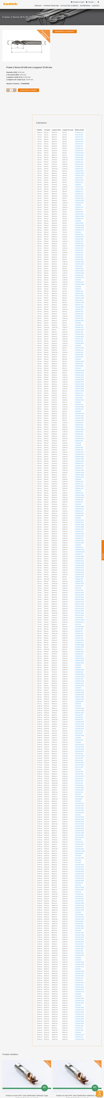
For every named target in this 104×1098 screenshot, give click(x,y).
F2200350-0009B (79, 307)
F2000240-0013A (79, 180)
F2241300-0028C (79, 835)
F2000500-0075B (79, 472)
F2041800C (78, 969)
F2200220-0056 (79, 159)
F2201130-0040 (79, 760)
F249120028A (78, 799)
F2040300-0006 (79, 275)
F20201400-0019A (80, 851)
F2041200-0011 (79, 778)
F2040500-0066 (79, 434)
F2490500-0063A (79, 454)
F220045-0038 (79, 397)
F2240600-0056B (79, 527)
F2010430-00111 (79, 395)
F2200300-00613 (79, 282)
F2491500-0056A (79, 871)
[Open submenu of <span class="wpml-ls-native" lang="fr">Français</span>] (94, 2)
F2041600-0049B (79, 910)
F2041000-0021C (79, 744)
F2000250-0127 (79, 191)
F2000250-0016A (79, 216)
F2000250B (78, 205)
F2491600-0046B (79, 903)
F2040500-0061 (79, 440)
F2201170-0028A (79, 765)
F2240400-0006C (79, 388)
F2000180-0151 (79, 148)
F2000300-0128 (79, 255)
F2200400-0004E (79, 336)
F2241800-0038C (79, 962)
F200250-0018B (79, 214)
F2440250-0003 (79, 202)
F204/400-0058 (79, 853)
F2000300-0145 (79, 241)
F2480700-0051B (79, 583)
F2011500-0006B (79, 869)
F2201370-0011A (79, 837)
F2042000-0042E (79, 1003)
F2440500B (78, 443)
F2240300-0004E (79, 264)
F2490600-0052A (79, 513)
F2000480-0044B (79, 413)
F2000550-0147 (79, 483)
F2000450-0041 (79, 404)
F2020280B (78, 221)
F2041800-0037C (79, 973)
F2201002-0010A (79, 746)
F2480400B (78, 368)
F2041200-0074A (79, 805)
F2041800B (78, 957)
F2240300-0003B (79, 273)
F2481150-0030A (79, 762)
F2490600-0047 (79, 538)
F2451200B (78, 794)
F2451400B (78, 860)
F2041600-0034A (79, 919)
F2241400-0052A (79, 858)
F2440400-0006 (79, 352)
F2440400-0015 (79, 338)
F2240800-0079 (79, 642)
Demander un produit (64, 31)
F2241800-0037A (79, 955)
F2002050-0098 (79, 1025)
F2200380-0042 (79, 316)
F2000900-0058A (79, 692)
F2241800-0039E (79, 964)
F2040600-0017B (79, 549)
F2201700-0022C (79, 939)
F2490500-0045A (79, 438)
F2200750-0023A (79, 622)
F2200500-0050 (79, 427)
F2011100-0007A (79, 751)
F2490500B (78, 445)
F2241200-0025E (79, 812)
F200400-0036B (79, 366)
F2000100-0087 (79, 134)
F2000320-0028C (79, 302)
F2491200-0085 (79, 785)
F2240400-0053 (79, 357)
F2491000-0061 (79, 740)
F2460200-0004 (79, 164)
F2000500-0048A (79, 474)
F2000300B (78, 232)
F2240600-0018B (79, 524)
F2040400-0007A (79, 329)
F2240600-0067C (79, 558)
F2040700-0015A (79, 608)
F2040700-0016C (79, 597)
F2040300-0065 (79, 239)
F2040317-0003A (79, 295)
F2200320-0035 (79, 313)
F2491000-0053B (79, 710)
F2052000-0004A (79, 987)
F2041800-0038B (79, 971)
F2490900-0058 (79, 678)
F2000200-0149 (79, 162)
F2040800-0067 (79, 633)
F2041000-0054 (79, 717)
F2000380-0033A (79, 320)
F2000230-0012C (79, 175)
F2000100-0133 (79, 132)
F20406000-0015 (79, 508)
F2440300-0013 (79, 250)
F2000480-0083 (79, 409)
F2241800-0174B (79, 966)
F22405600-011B (79, 520)
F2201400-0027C (79, 844)
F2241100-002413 (79, 756)
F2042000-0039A (79, 1021)
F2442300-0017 (79, 1028)
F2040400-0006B (79, 370)
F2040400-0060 (79, 354)
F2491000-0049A (79, 708)
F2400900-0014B (79, 681)
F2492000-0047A (79, 991)
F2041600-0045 (79, 914)
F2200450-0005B (79, 400)
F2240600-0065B (79, 556)
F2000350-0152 (79, 309)
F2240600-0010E (79, 563)
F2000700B (78, 588)
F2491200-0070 (79, 780)
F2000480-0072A (79, 420)
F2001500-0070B (79, 876)
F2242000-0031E (79, 1014)
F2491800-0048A (79, 946)
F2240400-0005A (79, 379)
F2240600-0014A (79, 567)
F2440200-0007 (79, 168)
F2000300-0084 (79, 257)
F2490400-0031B (79, 361)
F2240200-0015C (79, 153)
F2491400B (78, 855)
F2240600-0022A (79, 536)
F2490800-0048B (79, 644)
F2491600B (78, 912)
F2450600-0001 (79, 502)
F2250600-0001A (79, 540)
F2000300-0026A (79, 270)
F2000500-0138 (79, 463)
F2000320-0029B (79, 298)
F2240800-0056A (79, 647)
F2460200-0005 (79, 157)
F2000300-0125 (79, 234)
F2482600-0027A (79, 1034)
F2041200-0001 (79, 783)
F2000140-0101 (79, 141)
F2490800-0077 (79, 631)
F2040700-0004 (79, 585)
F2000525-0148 (79, 481)
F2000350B (78, 184)
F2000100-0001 (79, 139)
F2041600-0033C (79, 928)
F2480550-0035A (79, 486)
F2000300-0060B (79, 284)
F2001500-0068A (79, 880)
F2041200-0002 (79, 774)
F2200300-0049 (79, 252)
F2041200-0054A (79, 787)
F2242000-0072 (79, 984)
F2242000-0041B (79, 1007)
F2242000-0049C (79, 1016)
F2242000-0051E (79, 1012)
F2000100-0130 (79, 137)
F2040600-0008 (79, 522)
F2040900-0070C (79, 683)
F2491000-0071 (79, 719)
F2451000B (78, 742)
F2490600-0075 (79, 547)
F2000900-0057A (79, 690)
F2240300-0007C (79, 277)
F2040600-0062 (79, 499)
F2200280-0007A (79, 230)
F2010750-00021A (80, 619)
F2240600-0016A (79, 529)
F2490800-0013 (79, 638)
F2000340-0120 (79, 304)
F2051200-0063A (79, 819)
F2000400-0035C (79, 372)
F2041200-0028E (79, 941)
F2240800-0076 (79, 635)
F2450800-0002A (79, 658)
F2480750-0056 (79, 617)
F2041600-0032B (79, 935)
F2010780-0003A (79, 626)
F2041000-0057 (79, 715)
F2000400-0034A (79, 347)
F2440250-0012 (79, 187)
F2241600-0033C (79, 898)
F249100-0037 (79, 733)
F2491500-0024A (79, 873)
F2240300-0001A (79, 261)
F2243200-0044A (79, 1039)
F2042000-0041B (79, 1000)
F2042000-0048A (79, 982)
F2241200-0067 (79, 771)
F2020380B (78, 323)
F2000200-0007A (79, 171)
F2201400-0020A (79, 848)
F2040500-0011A (79, 461)
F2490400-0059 (79, 341)
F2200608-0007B (79, 572)
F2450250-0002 (79, 211)
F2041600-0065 (79, 923)
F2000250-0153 (79, 193)
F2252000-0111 (79, 980)
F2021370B (78, 839)
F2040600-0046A (79, 497)
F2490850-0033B (79, 669)
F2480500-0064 (79, 449)
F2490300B (78, 289)
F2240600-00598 (79, 533)
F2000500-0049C (79, 477)
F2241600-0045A (79, 926)
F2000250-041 (79, 209)
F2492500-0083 (79, 1030)
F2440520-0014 (79, 196)
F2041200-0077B (79, 817)
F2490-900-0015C (79, 676)
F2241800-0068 (79, 948)
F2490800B (78, 667)
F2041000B (78, 706)
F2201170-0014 (79, 767)
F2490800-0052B (79, 660)
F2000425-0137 (79, 393)
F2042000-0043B (79, 998)
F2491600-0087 (79, 896)
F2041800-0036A (79, 975)
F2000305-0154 (79, 291)
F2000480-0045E (79, 418)
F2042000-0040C (79, 1018)
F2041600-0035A (79, 905)
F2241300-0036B (79, 833)
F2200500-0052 (79, 431)
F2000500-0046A (79, 459)
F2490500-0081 (79, 447)
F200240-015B (79, 177)
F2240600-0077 (79, 554)
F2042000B (78, 994)
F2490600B (78, 545)
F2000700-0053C (79, 599)
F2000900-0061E (79, 699)
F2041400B (78, 862)
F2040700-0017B (79, 601)
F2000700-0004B (79, 604)
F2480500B (78, 479)
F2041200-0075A (79, 776)
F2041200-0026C (79, 796)
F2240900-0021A (79, 685)
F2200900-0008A (79, 674)
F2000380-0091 (79, 325)
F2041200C (78, 814)
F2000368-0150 (79, 311)
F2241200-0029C (79, 810)
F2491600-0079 (79, 894)
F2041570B (78, 892)
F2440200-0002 (79, 166)
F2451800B (78, 960)
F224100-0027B (79, 944)
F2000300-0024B (79, 245)
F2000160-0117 (79, 146)
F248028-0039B (79, 223)
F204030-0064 (79, 266)
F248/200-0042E (79, 790)
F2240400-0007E (79, 377)
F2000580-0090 (79, 493)
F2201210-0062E (79, 824)
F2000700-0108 (79, 590)
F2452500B (78, 1032)
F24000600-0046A (80, 551)
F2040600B (78, 504)
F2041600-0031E (79, 932)
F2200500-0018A (79, 470)
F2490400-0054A (79, 343)
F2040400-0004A (79, 375)
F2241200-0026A (79, 803)
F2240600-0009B (79, 565)
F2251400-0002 (79, 842)
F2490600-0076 (79, 511)
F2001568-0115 (79, 882)
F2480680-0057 (79, 579)
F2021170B (78, 769)
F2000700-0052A (79, 606)
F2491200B (78, 801)
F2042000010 (78, 996)
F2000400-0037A (79, 381)
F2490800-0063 (79, 653)
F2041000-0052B (79, 722)
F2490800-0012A (79, 651)
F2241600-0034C (79, 916)
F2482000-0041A (79, 989)
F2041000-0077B (79, 728)
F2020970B (78, 703)
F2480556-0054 (79, 488)
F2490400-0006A (79, 334)
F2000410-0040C (79, 391)
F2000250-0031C (79, 198)
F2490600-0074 (79, 531)
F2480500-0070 (79, 468)
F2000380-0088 (79, 318)
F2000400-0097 (79, 363)
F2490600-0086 (79, 515)
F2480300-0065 (79, 268)
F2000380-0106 (79, 327)
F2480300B (78, 286)
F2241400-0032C (79, 864)
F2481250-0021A (79, 826)
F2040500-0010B (79, 465)
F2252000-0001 (79, 978)
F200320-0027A (79, 300)
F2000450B (78, 402)
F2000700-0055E (79, 610)
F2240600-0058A (79, 542)
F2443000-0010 (79, 1037)
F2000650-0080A (79, 574)
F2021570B (78, 885)
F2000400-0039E (79, 384)
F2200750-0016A (79, 615)
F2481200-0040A (79, 821)
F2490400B (78, 359)
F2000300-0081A (79, 236)
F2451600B (78, 930)
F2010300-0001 (79, 248)
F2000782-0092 (79, 629)
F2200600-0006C (79, 570)
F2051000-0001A (79, 724)
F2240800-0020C (79, 663)
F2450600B (78, 517)
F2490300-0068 (79, 243)
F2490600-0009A (79, 506)
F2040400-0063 (79, 350)
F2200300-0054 (79, 259)
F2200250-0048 (79, 189)
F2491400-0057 (79, 846)
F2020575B (78, 490)
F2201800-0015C (79, 953)
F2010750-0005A (79, 613)
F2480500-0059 (79, 425)
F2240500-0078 (79, 436)
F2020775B (78, 624)
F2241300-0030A (79, 830)
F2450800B (78, 665)
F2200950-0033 (79, 701)
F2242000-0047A (79, 1009)
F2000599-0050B (79, 495)
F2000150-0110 (79, 143)
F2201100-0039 (79, 753)
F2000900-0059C (79, 694)
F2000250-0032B (79, 200)
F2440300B (78, 279)
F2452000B (78, 1005)
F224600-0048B (79, 921)
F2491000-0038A (79, 735)
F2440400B (78, 345)
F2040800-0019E (79, 640)
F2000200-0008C (79, 173)
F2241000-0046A (79, 726)
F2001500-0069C (79, 878)
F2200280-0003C (79, 227)
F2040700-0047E (79, 592)
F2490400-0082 (79, 332)
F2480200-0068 (79, 155)
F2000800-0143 (79, 649)
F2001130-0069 (79, 758)
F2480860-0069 (79, 672)
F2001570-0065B (79, 887)
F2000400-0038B (79, 386)
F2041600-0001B (79, 907)
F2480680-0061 (79, 581)
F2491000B (78, 737)
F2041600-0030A (79, 937)
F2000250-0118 (79, 207)
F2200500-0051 (79, 422)
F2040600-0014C (79, 561)
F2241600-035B (79, 901)
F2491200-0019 (79, 792)
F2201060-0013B (79, 749)
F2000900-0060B (79, 697)
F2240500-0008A (79, 429)
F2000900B (78, 687)
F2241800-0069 (79, 950)
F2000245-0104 (79, 182)
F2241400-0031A (79, 867)
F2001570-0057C (79, 889)
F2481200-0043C (79, 808)
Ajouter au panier (28, 90)
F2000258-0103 (79, 218)
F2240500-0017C (79, 452)
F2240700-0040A (79, 595)
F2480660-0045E (79, 576)
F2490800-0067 (79, 656)
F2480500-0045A (79, 456)
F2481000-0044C (79, 712)
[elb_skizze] (11, 3)
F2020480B (78, 411)
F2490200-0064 (79, 150)
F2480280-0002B (79, 225)
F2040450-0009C (79, 406)
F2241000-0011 (79, 731)
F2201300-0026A (79, 828)
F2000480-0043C (79, 415)
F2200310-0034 (79, 293)
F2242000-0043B (79, 1023)
